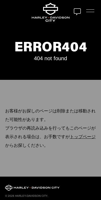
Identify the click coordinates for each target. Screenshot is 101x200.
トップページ (83, 136)
